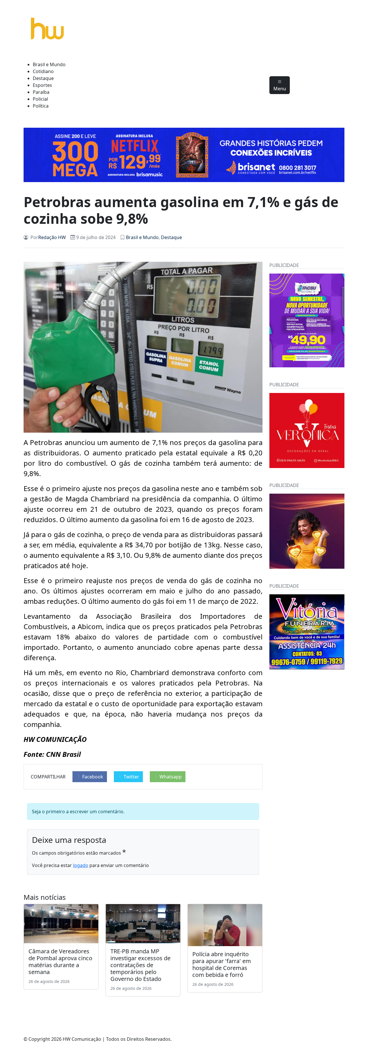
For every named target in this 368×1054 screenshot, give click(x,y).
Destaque (43, 78)
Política (41, 106)
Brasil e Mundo (49, 64)
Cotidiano (43, 71)
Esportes (42, 85)
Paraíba (41, 92)
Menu (279, 88)
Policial (40, 99)
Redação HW (52, 237)
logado (80, 865)
